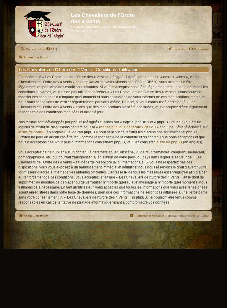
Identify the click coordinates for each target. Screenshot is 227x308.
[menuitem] (51, 49)
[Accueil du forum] (44, 24)
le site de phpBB (31, 132)
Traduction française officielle (107, 231)
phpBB (100, 226)
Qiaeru (135, 231)
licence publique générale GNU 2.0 (127, 127)
